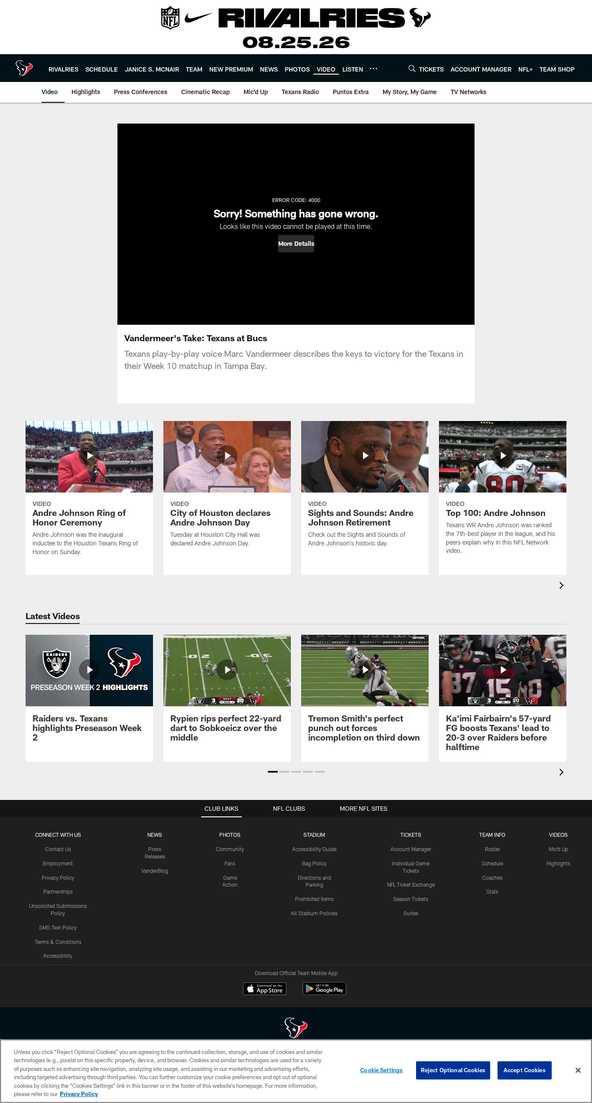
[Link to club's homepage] (24, 68)
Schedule (492, 863)
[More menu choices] (373, 68)
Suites (410, 913)
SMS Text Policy (58, 927)
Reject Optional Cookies (453, 1070)
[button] (296, 243)
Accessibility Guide (314, 849)
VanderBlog (154, 871)
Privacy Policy (58, 878)
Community (230, 849)
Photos (230, 835)
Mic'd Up (558, 849)
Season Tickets (410, 899)
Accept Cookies (525, 1070)
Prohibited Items (314, 899)
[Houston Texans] (296, 1029)
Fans (229, 863)
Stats (492, 891)
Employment (58, 863)
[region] (296, 1071)
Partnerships (58, 891)
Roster (492, 849)
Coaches (492, 878)
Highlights (558, 863)
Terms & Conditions (58, 942)
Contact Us (58, 849)
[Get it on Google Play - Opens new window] (324, 993)
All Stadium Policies (314, 913)
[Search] (412, 68)
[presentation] (562, 586)
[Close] (578, 1070)
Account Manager (410, 849)
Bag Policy (314, 863)
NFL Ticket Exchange (411, 884)
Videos (558, 835)
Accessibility (57, 956)
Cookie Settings (381, 1070)
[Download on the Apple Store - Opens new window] (265, 989)
